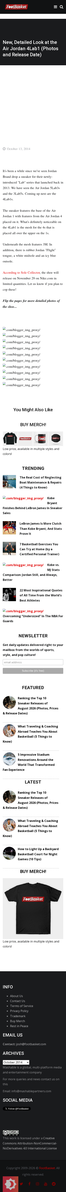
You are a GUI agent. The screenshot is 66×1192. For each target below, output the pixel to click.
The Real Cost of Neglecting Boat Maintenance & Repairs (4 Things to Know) (40, 482)
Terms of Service (21, 1006)
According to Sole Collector (21, 272)
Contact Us (17, 1001)
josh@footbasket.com (31, 1044)
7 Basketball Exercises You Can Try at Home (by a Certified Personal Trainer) (39, 549)
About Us (16, 996)
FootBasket (47, 1168)
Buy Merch (17, 1021)
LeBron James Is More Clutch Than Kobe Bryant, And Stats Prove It (41, 529)
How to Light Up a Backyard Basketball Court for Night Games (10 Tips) (38, 854)
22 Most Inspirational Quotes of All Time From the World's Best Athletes (41, 595)
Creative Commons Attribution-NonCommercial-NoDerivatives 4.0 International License (30, 1143)
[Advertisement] (33, 100)
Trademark (17, 1016)
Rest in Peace (19, 1026)
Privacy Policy (19, 1011)
